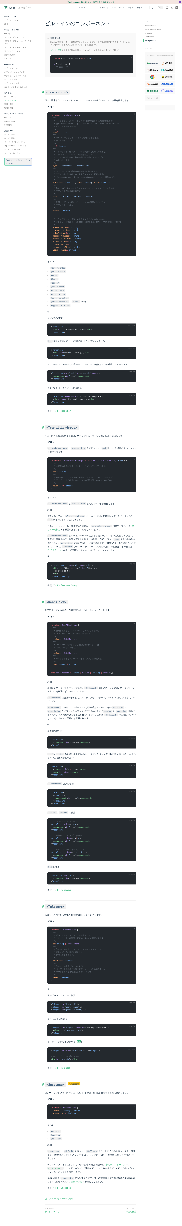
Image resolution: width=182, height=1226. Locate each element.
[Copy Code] (130, 58)
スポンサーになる (152, 98)
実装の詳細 (76, 1181)
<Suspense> (150, 40)
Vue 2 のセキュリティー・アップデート (18, 161)
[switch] (160, 7)
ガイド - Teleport (61, 1068)
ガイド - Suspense (61, 1187)
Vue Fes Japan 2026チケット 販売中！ (91, 2)
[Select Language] (152, 7)
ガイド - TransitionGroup (64, 585)
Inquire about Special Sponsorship (160, 55)
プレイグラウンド (102, 8)
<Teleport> (149, 37)
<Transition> (150, 25)
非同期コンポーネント (116, 1164)
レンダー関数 (56, 50)
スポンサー (149, 48)
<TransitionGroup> (153, 29)
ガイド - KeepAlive (62, 890)
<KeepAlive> (150, 33)
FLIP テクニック (55, 550)
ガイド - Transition (61, 411)
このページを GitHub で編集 (60, 1198)
